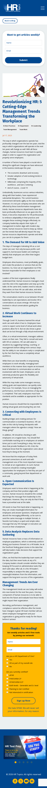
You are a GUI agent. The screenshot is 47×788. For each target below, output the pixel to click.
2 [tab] (19, 762)
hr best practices (9, 126)
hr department (23, 126)
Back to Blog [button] (10, 21)
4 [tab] (27, 762)
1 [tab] (15, 762)
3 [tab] (23, 762)
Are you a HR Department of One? (20, 656)
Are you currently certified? (17, 672)
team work (23, 129)
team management (10, 129)
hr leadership (36, 126)
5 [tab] (31, 762)
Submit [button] (23, 60)
